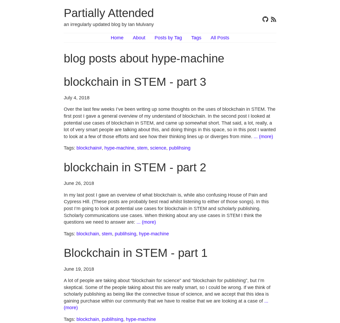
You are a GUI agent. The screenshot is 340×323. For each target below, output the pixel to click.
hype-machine (119, 148)
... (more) (263, 136)
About (139, 37)
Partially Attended (109, 12)
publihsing (179, 148)
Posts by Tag (168, 37)
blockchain (87, 233)
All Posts (220, 37)
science (158, 148)
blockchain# (89, 148)
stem (142, 148)
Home (117, 37)
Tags (196, 37)
